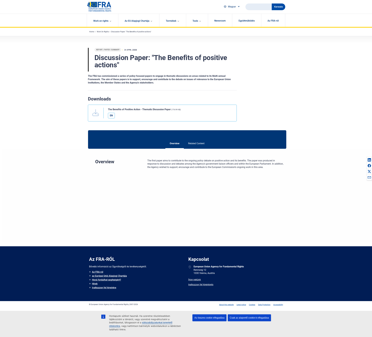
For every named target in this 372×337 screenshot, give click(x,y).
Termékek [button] (171, 20)
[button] (369, 160)
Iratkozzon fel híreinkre (104, 287)
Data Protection (264, 305)
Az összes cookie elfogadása (209, 318)
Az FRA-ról (273, 20)
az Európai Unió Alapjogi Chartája (109, 275)
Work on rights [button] (100, 20)
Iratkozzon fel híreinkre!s (200, 284)
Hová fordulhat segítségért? (106, 279)
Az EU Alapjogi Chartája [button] (137, 20)
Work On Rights (103, 32)
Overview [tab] (174, 143)
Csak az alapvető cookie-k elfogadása (249, 318)
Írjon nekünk (194, 279)
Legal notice (241, 305)
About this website (226, 305)
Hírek (95, 283)
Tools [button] (195, 20)
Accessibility (278, 305)
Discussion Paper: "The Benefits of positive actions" (131, 32)
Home (91, 32)
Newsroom (220, 20)
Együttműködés (247, 20)
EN (111, 115)
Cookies (252, 305)
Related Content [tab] (196, 143)
